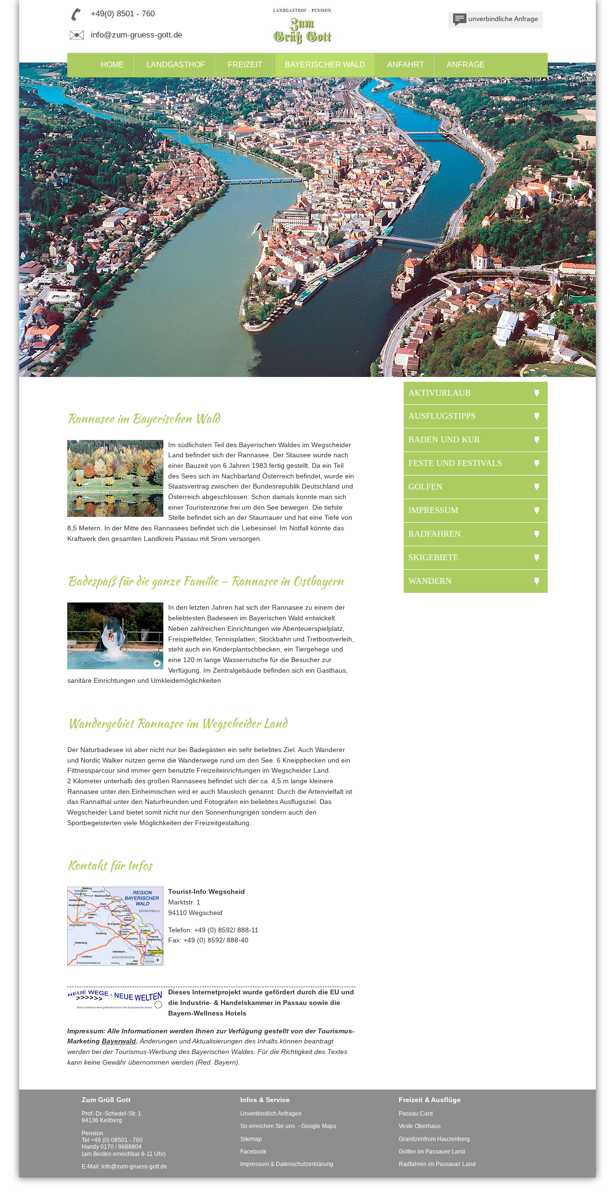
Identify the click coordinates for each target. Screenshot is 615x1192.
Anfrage (466, 65)
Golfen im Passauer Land (432, 1151)
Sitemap (251, 1139)
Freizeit (245, 65)
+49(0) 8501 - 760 (123, 13)
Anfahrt (405, 65)
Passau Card (416, 1113)
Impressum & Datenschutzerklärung (286, 1164)
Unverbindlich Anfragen (271, 1113)
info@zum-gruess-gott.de (136, 34)
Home (112, 65)
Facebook (253, 1151)
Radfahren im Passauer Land (437, 1164)
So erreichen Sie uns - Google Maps (288, 1126)
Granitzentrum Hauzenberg (434, 1139)
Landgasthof (176, 65)
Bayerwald (119, 1041)
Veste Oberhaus (420, 1126)
